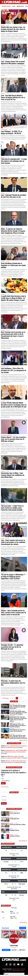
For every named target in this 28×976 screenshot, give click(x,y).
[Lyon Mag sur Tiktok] (22, 965)
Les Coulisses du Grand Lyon (6, 435)
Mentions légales (16, 969)
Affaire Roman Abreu (15, 813)
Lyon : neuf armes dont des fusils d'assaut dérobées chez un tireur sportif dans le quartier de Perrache (18, 737)
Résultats (25, 788)
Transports (12, 715)
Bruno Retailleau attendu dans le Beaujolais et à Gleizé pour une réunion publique (13, 265)
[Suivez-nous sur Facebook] (14, 939)
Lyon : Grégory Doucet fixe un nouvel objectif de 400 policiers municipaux (13, 62)
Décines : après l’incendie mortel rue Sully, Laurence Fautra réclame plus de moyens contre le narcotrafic (13, 612)
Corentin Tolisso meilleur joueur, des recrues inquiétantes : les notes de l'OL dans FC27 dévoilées (18, 712)
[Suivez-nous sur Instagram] (14, 965)
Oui (2, 776)
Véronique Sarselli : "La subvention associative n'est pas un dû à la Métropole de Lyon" (12, 647)
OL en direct (12, 728)
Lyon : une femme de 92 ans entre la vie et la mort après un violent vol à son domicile (13, 761)
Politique (3, 25)
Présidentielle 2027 (14, 819)
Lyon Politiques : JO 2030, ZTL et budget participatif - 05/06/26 (11, 132)
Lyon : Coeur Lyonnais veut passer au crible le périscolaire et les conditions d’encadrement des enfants (13, 542)
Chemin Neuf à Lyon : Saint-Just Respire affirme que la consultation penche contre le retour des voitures (18, 719)
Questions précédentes (4, 786)
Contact (9, 970)
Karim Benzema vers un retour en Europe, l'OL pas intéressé (18, 730)
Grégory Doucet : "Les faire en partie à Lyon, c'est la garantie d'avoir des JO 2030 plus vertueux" (13, 439)
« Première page (5, 698)
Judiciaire (12, 722)
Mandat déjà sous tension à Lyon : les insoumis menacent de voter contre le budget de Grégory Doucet (13, 29)
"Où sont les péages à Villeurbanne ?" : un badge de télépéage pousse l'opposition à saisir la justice (13, 576)
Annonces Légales (20, 6)
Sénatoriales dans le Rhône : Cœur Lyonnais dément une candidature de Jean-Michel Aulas (12, 475)
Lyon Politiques (4, 129)
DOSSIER (11, 811)
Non (3, 778)
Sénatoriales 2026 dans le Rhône (17, 824)
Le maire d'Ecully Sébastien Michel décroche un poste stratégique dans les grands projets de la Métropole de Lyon (14, 404)
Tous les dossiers (22, 841)
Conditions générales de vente (18, 970)
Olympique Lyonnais (14, 830)
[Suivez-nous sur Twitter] (10, 965)
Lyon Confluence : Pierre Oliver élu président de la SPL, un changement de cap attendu (13, 370)
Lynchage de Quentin (15, 836)
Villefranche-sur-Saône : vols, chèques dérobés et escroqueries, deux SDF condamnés (18, 725)
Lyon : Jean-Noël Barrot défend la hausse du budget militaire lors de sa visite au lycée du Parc (13, 97)
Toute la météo (23, 922)
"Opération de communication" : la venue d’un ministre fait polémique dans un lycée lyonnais (14, 161)
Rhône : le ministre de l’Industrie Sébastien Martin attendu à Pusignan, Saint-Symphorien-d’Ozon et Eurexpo (13, 231)
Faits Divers (12, 704)
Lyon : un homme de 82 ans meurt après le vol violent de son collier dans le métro (18, 707)
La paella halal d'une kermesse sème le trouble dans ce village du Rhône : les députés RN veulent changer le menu (13, 298)
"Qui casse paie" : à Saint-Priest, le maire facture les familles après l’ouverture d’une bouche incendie (12, 507)
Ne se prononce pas (6, 780)
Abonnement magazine (6, 6)
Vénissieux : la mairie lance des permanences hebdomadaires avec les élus (13, 682)
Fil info (13, 6)
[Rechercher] (26, 2)
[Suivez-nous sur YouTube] (18, 965)
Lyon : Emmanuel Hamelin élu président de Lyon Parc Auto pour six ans (13, 196)
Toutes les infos (22, 740)
